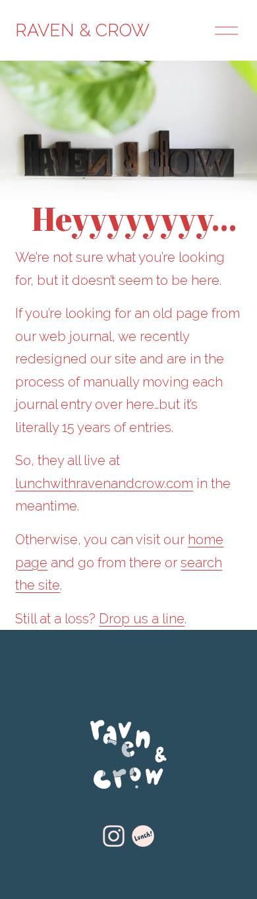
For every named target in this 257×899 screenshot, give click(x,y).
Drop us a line (142, 619)
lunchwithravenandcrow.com (104, 483)
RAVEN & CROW (82, 30)
